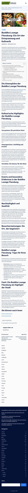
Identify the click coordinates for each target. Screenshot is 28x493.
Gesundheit (4, 371)
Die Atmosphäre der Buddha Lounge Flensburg (12, 65)
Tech (3, 395)
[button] (6, 329)
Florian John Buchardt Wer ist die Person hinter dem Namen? (13, 413)
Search (3, 480)
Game (3, 367)
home (3, 376)
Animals (3, 348)
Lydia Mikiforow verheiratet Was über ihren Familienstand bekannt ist (11, 417)
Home (3, 7)
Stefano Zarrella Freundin (7, 313)
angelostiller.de (8, 327)
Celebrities (4, 357)
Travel (3, 399)
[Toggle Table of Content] (23, 64)
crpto (3, 359)
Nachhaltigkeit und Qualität (8, 74)
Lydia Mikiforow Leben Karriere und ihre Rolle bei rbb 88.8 (14, 410)
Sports (3, 392)
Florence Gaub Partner (6, 315)
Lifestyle (3, 383)
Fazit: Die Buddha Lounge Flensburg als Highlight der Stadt (13, 78)
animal (3, 345)
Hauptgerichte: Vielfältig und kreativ (11, 69)
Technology (4, 397)
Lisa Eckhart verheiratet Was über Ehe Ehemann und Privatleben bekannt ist (13, 424)
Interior (3, 378)
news (3, 385)
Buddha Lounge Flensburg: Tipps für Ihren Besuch (12, 76)
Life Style (4, 381)
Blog (2, 352)
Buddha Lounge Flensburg (17, 89)
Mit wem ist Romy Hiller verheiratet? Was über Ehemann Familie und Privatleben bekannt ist (14, 420)
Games (3, 369)
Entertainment (5, 362)
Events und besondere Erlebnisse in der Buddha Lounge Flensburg (13, 72)
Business (3, 355)
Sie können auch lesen (7, 80)
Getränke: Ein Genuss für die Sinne (11, 70)
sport (3, 390)
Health (3, 374)
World (3, 402)
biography (4, 350)
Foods (6, 7)
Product (3, 388)
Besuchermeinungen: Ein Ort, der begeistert (11, 75)
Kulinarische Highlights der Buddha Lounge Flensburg (13, 66)
